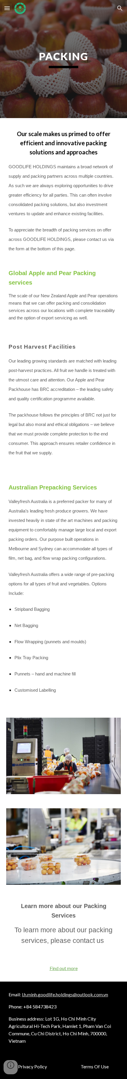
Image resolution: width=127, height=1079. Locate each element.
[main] (63, 59)
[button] (7, 8)
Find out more (64, 968)
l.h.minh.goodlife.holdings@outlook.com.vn (65, 994)
